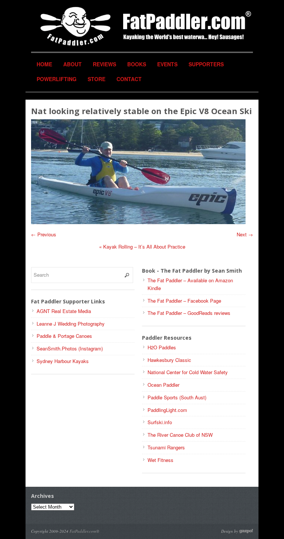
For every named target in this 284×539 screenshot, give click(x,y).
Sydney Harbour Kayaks (63, 361)
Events (167, 64)
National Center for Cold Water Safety (188, 372)
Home (44, 64)
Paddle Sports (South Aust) (177, 397)
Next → (245, 234)
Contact (129, 79)
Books (136, 64)
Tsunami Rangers (166, 447)
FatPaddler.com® (84, 531)
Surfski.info (160, 422)
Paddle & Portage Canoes (64, 335)
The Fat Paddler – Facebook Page (184, 300)
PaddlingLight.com (167, 409)
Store (96, 79)
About (72, 64)
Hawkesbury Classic (169, 359)
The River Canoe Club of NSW (180, 434)
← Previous (43, 234)
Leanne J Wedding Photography (71, 323)
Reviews (104, 64)
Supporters (206, 64)
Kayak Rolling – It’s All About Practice (142, 246)
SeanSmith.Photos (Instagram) (70, 348)
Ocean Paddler (163, 384)
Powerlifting (57, 79)
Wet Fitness (160, 459)
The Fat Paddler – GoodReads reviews (189, 312)
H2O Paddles (162, 347)
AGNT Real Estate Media (64, 311)
